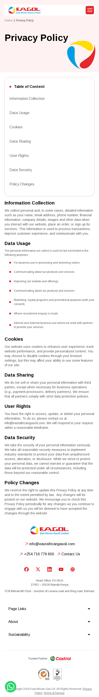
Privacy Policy (25, 20)
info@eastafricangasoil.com (25, 423)
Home (8, 20)
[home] (23, 10)
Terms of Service (54, 693)
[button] (90, 10)
